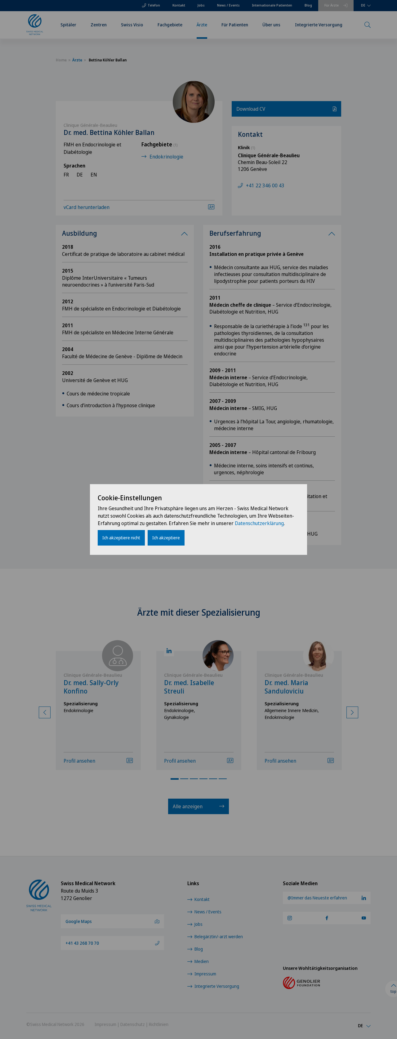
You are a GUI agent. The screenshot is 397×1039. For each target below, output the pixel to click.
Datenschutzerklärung (259, 523)
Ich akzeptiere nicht (121, 538)
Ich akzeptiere (166, 538)
